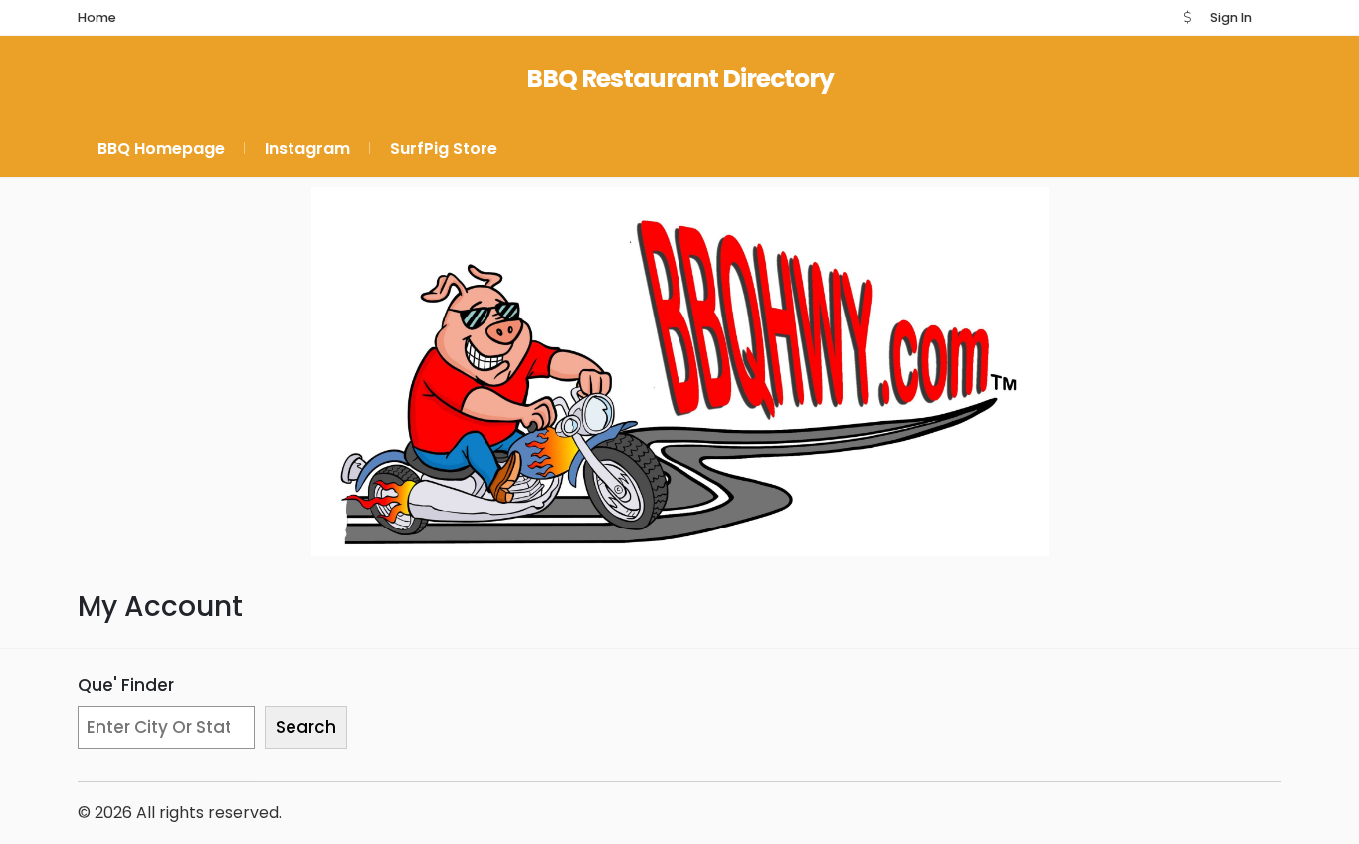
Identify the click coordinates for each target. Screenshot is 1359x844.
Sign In (1231, 17)
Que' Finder (126, 685)
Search (306, 726)
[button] (1187, 17)
